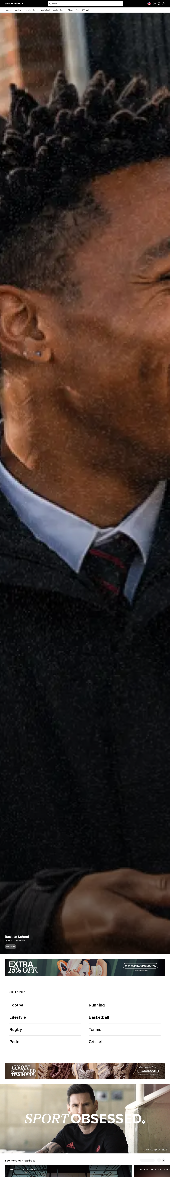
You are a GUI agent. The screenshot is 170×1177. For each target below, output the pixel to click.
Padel (62, 10)
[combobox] (85, 3)
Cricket (70, 10)
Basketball (45, 10)
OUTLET (85, 10)
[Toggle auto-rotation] (15, 932)
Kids (78, 10)
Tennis (55, 10)
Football (8, 10)
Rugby (36, 10)
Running (17, 10)
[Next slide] (163, 1160)
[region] (85, 1118)
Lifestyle (27, 10)
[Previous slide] (159, 1160)
